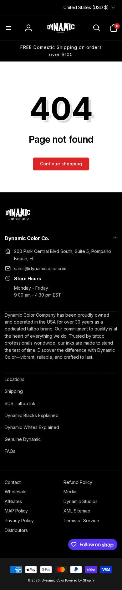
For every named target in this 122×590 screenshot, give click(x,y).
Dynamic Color (53, 580)
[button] (8, 28)
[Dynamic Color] (18, 221)
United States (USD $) (86, 7)
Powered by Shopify (80, 580)
